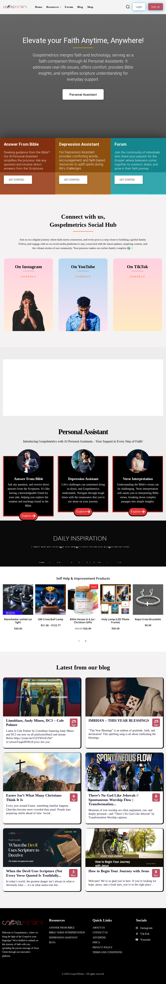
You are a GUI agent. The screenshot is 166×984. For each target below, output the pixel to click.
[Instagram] (136, 928)
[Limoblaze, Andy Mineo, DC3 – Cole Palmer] (42, 697)
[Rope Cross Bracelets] (148, 599)
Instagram (146, 928)
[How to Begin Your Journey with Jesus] (124, 847)
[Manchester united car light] (18, 599)
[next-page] (85, 641)
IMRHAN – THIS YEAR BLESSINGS (118, 720)
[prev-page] (79, 641)
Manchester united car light (18, 620)
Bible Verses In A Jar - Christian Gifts (83, 620)
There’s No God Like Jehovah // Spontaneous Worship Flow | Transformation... (113, 799)
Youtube (145, 939)
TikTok (144, 933)
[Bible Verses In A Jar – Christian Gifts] (83, 599)
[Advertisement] (83, 387)
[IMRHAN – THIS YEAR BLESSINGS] (124, 697)
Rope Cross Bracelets (148, 619)
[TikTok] (136, 934)
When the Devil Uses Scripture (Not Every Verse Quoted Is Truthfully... (34, 873)
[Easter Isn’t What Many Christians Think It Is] (42, 772)
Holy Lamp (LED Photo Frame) (115, 620)
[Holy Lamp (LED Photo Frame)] (115, 599)
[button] (128, 7)
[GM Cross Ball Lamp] (50, 599)
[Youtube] (136, 939)
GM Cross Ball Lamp (50, 619)
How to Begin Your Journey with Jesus (118, 871)
